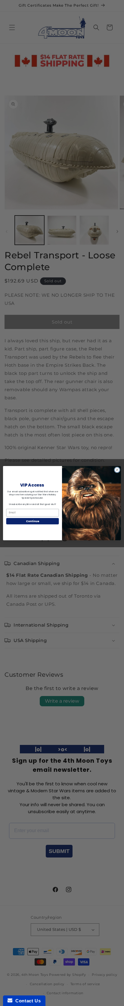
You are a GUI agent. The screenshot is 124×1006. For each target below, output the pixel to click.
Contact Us (26, 1000)
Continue (32, 521)
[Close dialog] (117, 469)
